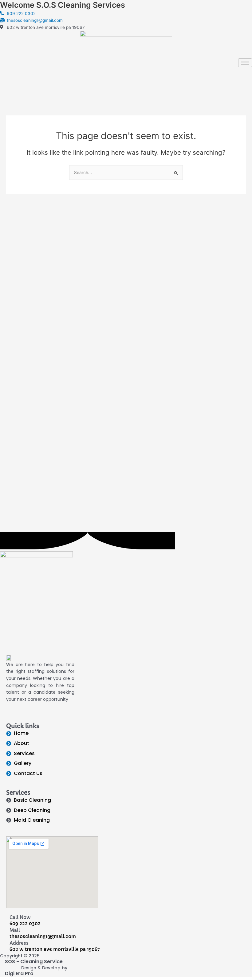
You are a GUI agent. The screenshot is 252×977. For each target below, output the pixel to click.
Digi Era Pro (19, 973)
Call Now (20, 917)
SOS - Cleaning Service (34, 961)
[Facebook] (126, 62)
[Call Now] (2, 917)
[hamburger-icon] (245, 62)
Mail (15, 930)
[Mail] (2, 930)
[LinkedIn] (126, 88)
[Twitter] (126, 75)
